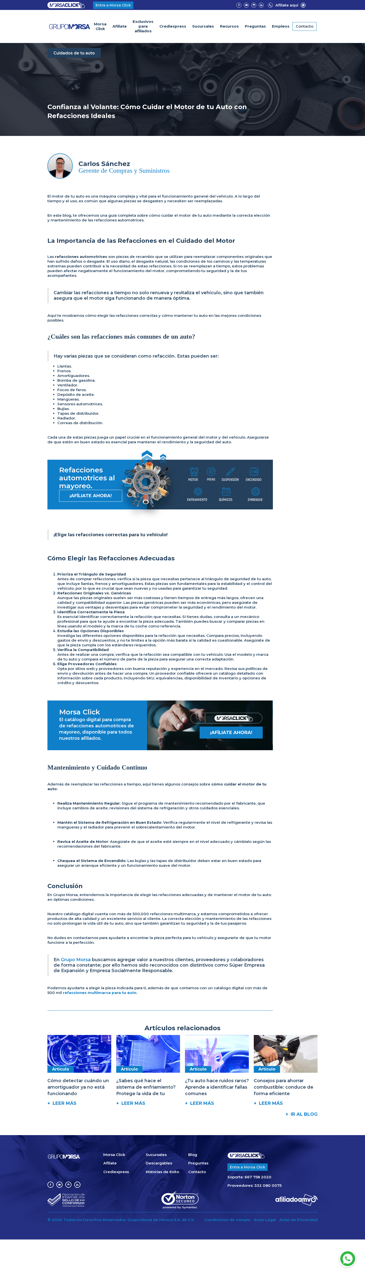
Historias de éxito (162, 1172)
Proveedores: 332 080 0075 (254, 1185)
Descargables (159, 1163)
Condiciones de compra (227, 1220)
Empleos (281, 26)
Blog (192, 1155)
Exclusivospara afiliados (143, 26)
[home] (69, 26)
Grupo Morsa (76, 959)
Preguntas (255, 26)
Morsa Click (100, 26)
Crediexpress (172, 26)
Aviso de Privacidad (298, 1220)
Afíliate (119, 26)
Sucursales (203, 26)
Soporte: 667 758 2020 (249, 1177)
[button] (229, 26)
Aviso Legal (265, 1220)
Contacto (304, 26)
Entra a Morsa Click (113, 5)
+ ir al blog (302, 1114)
